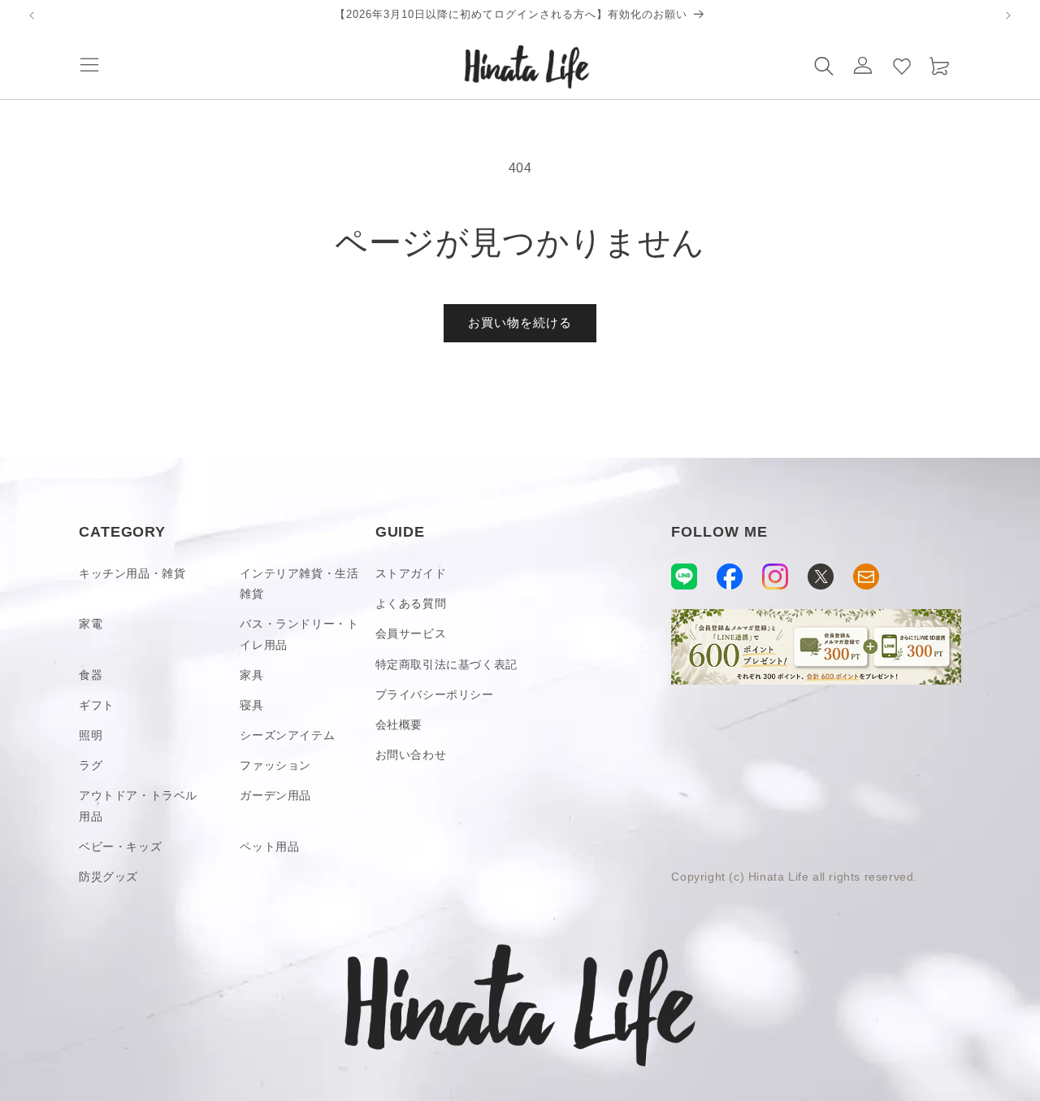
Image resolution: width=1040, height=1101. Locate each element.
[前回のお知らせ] (32, 15)
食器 (90, 674)
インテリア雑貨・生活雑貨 (299, 583)
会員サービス (411, 633)
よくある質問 (411, 603)
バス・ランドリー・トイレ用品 (299, 634)
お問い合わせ (411, 754)
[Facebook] (730, 577)
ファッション (275, 765)
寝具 (251, 705)
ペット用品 (269, 846)
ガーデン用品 (275, 795)
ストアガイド (411, 573)
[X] (821, 577)
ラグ (90, 765)
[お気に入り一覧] (902, 65)
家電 (90, 623)
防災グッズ (108, 876)
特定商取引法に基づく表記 (446, 664)
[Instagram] (775, 577)
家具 (251, 674)
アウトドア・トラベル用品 (138, 805)
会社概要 (398, 724)
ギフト (97, 705)
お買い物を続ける (520, 322)
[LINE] (684, 577)
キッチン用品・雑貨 (132, 573)
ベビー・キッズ (120, 846)
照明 (90, 735)
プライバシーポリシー (434, 694)
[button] (89, 65)
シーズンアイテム (287, 735)
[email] (866, 577)
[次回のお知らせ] (1008, 15)
